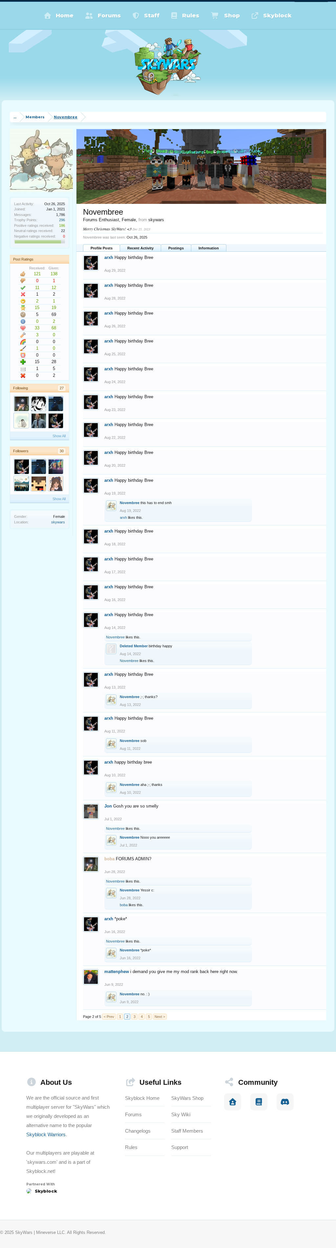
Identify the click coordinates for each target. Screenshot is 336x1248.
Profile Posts (102, 248)
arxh (108, 257)
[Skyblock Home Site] (232, 1101)
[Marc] (21, 483)
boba (124, 905)
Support (179, 1147)
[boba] (21, 403)
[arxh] (55, 420)
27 (62, 388)
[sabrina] (55, 483)
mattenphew (116, 971)
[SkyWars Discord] (285, 1101)
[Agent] (21, 420)
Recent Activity (140, 248)
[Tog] (55, 466)
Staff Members (187, 1131)
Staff (151, 15)
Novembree (129, 503)
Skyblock (277, 15)
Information (209, 248)
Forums (109, 15)
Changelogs (138, 1131)
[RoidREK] (38, 483)
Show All (59, 436)
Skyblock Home (142, 1098)
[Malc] (55, 403)
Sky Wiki (180, 1114)
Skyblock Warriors (46, 1134)
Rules (190, 15)
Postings (176, 248)
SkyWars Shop (187, 1098)
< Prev (109, 1017)
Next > (160, 1017)
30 (62, 451)
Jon (108, 806)
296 (62, 220)
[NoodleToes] (38, 420)
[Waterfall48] (38, 403)
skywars (58, 522)
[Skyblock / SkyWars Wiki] (258, 1101)
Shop (232, 15)
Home (65, 15)
